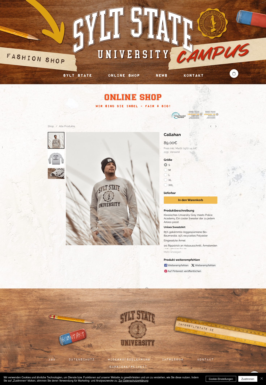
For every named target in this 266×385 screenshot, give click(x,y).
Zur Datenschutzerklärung (133, 380)
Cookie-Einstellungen (221, 379)
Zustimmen (247, 379)
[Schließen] (261, 379)
